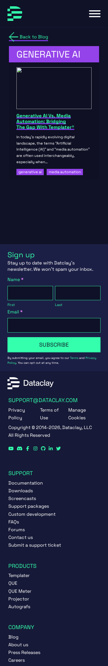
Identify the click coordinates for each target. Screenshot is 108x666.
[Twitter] (58, 448)
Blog (13, 637)
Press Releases (24, 652)
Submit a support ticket (34, 545)
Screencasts (22, 498)
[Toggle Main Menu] (95, 13)
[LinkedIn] (50, 448)
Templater (19, 575)
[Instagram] (35, 448)
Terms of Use (49, 414)
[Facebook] (27, 448)
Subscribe (54, 344)
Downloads (20, 491)
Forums (16, 530)
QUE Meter (19, 591)
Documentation (25, 483)
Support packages (28, 506)
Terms (74, 358)
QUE (12, 583)
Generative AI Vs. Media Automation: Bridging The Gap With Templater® (45, 121)
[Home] (14, 13)
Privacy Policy (16, 414)
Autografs (19, 607)
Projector (18, 599)
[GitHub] (43, 448)
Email (15, 312)
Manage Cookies (77, 414)
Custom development (32, 514)
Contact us (20, 537)
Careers (16, 660)
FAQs (13, 522)
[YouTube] (11, 448)
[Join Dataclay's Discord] (19, 448)
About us (18, 645)
